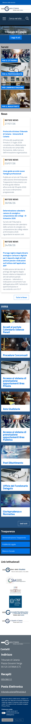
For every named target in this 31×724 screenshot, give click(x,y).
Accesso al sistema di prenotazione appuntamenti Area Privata (14, 382)
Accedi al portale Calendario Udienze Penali (13, 329)
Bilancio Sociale (8, 551)
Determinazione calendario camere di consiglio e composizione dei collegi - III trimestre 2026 (14, 214)
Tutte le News (21, 297)
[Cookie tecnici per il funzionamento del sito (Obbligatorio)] (4, 713)
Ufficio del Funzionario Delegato (15, 487)
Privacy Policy (18, 720)
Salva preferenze (7, 720)
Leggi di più (15, 37)
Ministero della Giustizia (8, 2)
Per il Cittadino (9, 60)
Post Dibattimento (13, 463)
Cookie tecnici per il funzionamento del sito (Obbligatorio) (12, 713)
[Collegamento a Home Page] (15, 9)
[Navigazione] (4, 19)
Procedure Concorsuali (15, 355)
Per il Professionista (12, 74)
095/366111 (6, 679)
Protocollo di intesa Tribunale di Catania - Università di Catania (15, 134)
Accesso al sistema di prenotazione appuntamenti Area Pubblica (14, 436)
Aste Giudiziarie (11, 409)
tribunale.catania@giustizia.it (13, 691)
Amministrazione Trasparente (14, 537)
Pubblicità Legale (9, 544)
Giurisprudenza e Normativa (12, 513)
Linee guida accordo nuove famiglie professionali (14, 172)
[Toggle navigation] (2, 23)
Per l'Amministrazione (13, 87)
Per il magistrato (10, 106)
